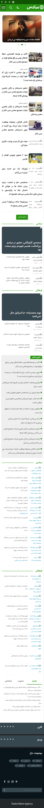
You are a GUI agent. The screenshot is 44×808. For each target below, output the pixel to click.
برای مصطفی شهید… (21, 646)
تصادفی (8, 681)
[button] (18, 45)
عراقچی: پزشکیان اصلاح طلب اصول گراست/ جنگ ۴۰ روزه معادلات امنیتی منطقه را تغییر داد (18, 280)
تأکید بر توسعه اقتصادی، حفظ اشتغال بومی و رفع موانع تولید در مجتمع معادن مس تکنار (15, 58)
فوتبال (21, 765)
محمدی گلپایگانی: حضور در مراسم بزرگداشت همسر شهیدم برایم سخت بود (23, 246)
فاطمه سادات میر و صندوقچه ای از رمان (16, 666)
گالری (40, 727)
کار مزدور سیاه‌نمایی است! (20, 557)
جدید (34, 681)
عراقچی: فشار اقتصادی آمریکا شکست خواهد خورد (18, 258)
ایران (26, 760)
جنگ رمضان (35, 765)
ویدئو (39, 740)
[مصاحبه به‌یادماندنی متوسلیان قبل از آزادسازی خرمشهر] (36, 347)
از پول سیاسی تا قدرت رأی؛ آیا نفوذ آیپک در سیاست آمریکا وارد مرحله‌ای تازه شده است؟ (22, 76)
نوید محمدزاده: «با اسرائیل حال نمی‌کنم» (25, 314)
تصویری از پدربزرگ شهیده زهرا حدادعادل (17, 334)
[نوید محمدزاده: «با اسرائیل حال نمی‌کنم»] (22, 307)
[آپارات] (9, 2)
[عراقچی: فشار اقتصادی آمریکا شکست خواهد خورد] (36, 259)
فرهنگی (39, 290)
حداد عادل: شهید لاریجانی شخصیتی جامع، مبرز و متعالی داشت (21, 710)
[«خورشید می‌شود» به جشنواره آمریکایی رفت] (36, 326)
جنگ (38, 760)
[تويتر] (8, 781)
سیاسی (39, 224)
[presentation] (4, 28)
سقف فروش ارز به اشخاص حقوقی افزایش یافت (23, 392)
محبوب (20, 681)
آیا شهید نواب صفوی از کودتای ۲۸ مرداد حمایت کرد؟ (17, 268)
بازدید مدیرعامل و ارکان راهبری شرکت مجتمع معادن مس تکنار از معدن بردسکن (22, 110)
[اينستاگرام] (5, 2)
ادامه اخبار (22, 217)
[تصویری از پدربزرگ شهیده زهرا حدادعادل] (36, 336)
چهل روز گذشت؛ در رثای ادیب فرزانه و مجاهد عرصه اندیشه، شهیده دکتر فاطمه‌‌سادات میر (17, 619)
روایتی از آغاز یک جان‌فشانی (19, 656)
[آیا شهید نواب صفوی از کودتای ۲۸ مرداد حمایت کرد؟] (36, 270)
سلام (14, 760)
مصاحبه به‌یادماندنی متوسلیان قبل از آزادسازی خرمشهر (18, 346)
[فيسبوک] (1, 2)
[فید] (13, 2)
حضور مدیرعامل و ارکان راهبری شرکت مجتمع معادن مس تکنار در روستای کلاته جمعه (15, 92)
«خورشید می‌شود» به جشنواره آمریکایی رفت (17, 324)
